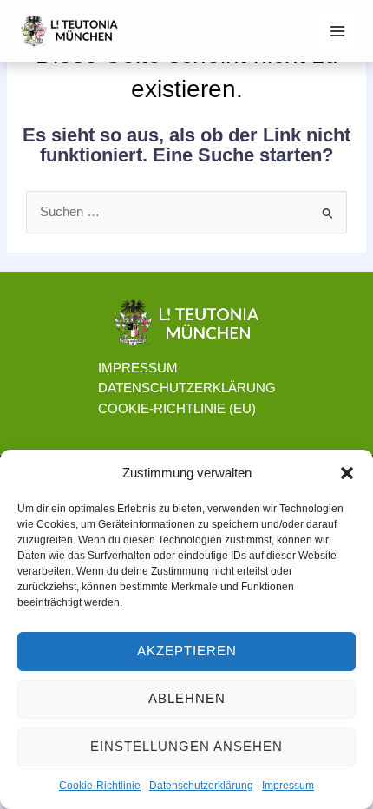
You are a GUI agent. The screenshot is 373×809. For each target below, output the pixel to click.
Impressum (288, 785)
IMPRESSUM (138, 368)
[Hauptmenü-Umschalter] (337, 31)
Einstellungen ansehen (186, 746)
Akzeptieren (187, 650)
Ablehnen (187, 698)
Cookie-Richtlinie (100, 785)
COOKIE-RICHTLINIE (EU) (177, 409)
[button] (347, 473)
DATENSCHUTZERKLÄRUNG (187, 388)
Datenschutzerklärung (201, 785)
